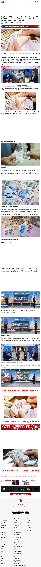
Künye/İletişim (17, 551)
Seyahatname (17, 530)
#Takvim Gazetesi (4, 476)
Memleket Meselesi (18, 529)
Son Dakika (3, 525)
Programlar (16, 517)
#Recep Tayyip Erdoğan (19, 476)
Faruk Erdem (34, 113)
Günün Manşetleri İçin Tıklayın (20, 494)
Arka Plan (16, 527)
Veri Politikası (17, 553)
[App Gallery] (35, 489)
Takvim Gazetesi (19, 113)
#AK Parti (34, 476)
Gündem (3, 522)
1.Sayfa (15, 544)
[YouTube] (22, 507)
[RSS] (28, 507)
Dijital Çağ (16, 541)
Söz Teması (16, 536)
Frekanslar (16, 555)
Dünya (2, 529)
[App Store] (21, 489)
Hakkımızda (17, 561)
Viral (2, 534)
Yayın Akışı (16, 558)
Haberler (2, 13)
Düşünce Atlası (17, 518)
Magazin (3, 532)
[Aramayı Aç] (37, 1)
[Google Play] (28, 489)
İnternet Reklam (18, 546)
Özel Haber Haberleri (8, 13)
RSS (15, 548)
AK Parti (2, 242)
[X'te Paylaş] (35, 23)
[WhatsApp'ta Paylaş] (37, 23)
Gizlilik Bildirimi (17, 560)
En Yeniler (3, 548)
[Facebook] (13, 507)
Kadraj (15, 522)
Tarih (2, 541)
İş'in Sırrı (16, 539)
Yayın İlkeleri (17, 563)
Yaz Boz (15, 520)
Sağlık (2, 542)
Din (1, 539)
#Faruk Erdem (11, 476)
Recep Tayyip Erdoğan (22, 85)
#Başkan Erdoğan (28, 476)
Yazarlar (3, 544)
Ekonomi (3, 524)
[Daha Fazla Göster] (39, 23)
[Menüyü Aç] (39, 1)
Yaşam (2, 527)
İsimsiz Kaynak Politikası (20, 565)
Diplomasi (16, 534)
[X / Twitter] (16, 507)
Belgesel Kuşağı (17, 532)
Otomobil (3, 537)
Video (2, 517)
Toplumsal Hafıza (18, 524)
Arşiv (15, 556)
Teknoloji (3, 536)
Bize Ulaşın (16, 549)
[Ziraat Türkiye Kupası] (35, 2)
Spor (2, 530)
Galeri (2, 546)
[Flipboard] (25, 507)
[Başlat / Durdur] (9, 53)
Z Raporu (16, 542)
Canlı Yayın (3, 518)
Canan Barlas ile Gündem (19, 525)
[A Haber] (2, 1)
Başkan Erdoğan (7, 89)
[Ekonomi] (28, 1)
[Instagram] (19, 507)
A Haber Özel (4, 520)
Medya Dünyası (17, 537)
